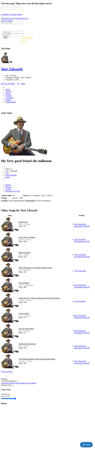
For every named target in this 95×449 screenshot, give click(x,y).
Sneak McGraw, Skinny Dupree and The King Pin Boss (39, 298)
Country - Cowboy (26, 361)
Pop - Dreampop (25, 270)
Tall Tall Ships (24, 283)
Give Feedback (30, 383)
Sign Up (23, 41)
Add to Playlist (11, 175)
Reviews (9, 187)
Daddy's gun (23, 222)
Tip (18, 84)
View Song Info (80, 224)
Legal (16, 383)
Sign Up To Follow (8, 84)
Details (8, 185)
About (3, 383)
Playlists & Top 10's (13, 191)
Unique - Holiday (25, 239)
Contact (22, 383)
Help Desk (10, 383)
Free (7, 173)
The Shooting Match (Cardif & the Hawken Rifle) (37, 359)
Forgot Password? (26, 38)
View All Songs (7, 372)
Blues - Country (24, 331)
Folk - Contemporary (26, 285)
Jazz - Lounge (24, 255)
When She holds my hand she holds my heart (35, 268)
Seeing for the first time (27, 344)
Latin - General (24, 315)
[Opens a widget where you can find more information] (86, 445)
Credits (8, 189)
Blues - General (24, 224)
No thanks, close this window (12, 14)
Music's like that (24, 252)
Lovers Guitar (24, 313)
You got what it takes (26, 329)
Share (23, 84)
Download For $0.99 (81, 226)
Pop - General (24, 346)
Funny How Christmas (27, 237)
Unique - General (25, 300)
